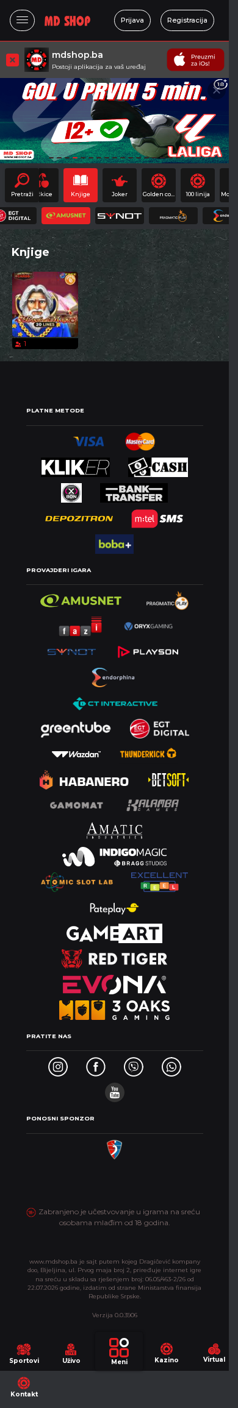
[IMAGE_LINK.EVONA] (114, 981)
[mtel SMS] (157, 515)
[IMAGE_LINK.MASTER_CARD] (140, 438)
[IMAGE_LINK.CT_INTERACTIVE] (114, 699)
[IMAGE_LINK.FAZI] (81, 623)
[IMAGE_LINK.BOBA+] (114, 540)
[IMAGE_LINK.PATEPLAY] (114, 904)
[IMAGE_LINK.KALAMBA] (152, 802)
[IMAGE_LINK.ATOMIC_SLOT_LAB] (77, 879)
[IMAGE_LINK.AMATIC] (114, 827)
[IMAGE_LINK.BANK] (134, 489)
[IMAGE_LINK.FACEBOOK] (96, 1063)
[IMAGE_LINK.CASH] (158, 464)
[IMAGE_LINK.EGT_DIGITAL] (159, 725)
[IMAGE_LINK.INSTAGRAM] (58, 1063)
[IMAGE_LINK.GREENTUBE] (76, 725)
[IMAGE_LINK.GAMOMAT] (76, 802)
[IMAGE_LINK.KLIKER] (75, 464)
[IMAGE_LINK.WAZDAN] (76, 751)
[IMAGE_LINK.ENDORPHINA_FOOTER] (114, 674)
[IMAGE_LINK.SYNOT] (71, 648)
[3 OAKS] (114, 1007)
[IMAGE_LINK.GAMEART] (114, 930)
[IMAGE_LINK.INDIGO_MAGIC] (114, 853)
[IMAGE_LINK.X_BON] (71, 489)
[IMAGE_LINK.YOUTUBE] (115, 1089)
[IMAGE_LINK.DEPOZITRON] (79, 515)
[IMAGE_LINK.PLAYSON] (148, 648)
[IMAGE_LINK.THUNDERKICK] (148, 751)
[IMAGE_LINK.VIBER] (134, 1063)
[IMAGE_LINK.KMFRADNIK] (114, 1146)
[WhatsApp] (171, 1063)
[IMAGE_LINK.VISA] (88, 438)
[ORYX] (148, 623)
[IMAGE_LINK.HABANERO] (85, 776)
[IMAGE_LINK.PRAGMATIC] (168, 597)
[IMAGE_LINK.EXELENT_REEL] (159, 879)
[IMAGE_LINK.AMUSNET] (81, 597)
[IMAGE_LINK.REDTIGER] (114, 955)
